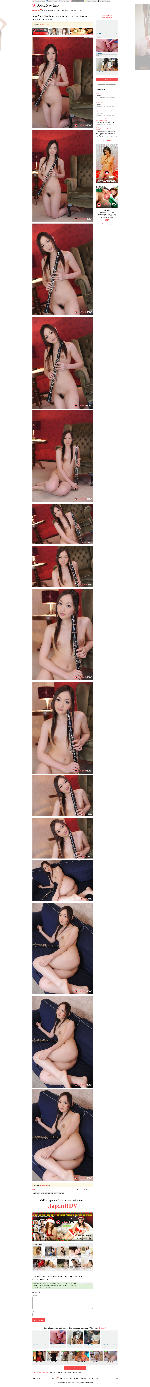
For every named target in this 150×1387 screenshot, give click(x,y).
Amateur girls (83, 1378)
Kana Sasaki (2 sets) (44, 24)
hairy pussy (37, 1193)
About (80, 11)
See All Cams (106, 79)
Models (65, 11)
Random (73, 11)
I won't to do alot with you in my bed (105, 122)
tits (63, 1193)
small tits (56, 1193)
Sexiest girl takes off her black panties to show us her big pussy (106, 119)
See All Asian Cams (75, 1368)
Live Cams (37, 11)
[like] (33, 1189)
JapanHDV (62, 1205)
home (42, 1193)
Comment (35, 1295)
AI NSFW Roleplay (103, 84)
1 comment (82, 1190)
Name (33, 1311)
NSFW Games (112, 84)
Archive (52, 11)
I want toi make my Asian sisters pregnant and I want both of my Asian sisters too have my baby (106, 133)
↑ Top (116, 1378)
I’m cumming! (106, 224)
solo (60, 1193)
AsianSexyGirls (48, 5)
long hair (50, 1193)
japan (46, 1193)
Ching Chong (99, 113)
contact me (93, 1383)
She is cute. (98, 95)
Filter (45, 11)
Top (59, 11)
